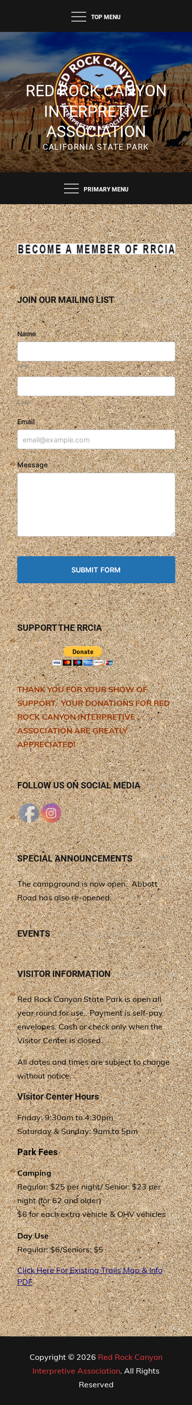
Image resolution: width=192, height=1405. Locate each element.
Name (26, 334)
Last (23, 401)
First (23, 366)
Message (32, 465)
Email (26, 422)
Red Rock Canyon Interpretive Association (96, 111)
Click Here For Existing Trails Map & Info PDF (89, 1276)
